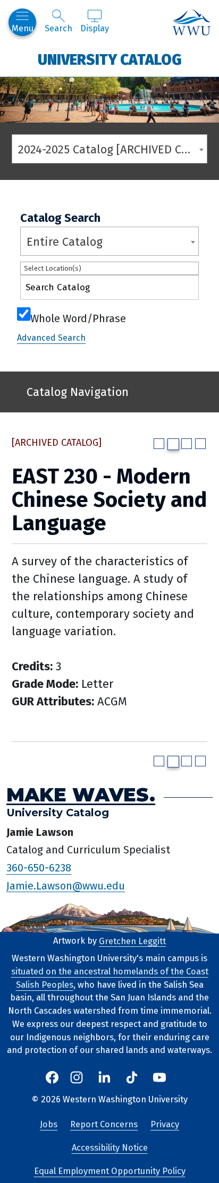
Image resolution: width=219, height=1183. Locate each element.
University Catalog (110, 59)
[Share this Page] (173, 444)
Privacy (164, 1124)
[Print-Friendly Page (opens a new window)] (186, 443)
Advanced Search (51, 338)
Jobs (48, 1124)
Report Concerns (104, 1124)
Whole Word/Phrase (78, 317)
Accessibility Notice (110, 1148)
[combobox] (109, 148)
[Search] (181, 289)
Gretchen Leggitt (132, 941)
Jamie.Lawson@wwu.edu (65, 885)
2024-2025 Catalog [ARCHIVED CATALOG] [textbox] (112, 149)
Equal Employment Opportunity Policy (110, 1171)
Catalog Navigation (78, 392)
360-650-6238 (38, 867)
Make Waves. (80, 794)
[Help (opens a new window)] (200, 443)
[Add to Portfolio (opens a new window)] (159, 443)
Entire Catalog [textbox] (65, 242)
